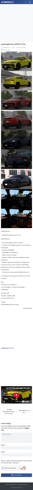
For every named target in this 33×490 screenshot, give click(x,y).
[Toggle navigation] (30, 2)
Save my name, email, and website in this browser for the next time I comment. (16, 462)
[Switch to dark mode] (25, 2)
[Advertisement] (16, 23)
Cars (13, 47)
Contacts (20, 484)
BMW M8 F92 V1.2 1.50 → (24, 412)
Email (3, 452)
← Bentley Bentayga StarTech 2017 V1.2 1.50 (9, 412)
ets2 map (13, 487)
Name (3, 445)
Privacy (26, 484)
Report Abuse (21, 47)
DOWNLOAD (5, 348)
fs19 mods (19, 487)
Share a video (6, 50)
